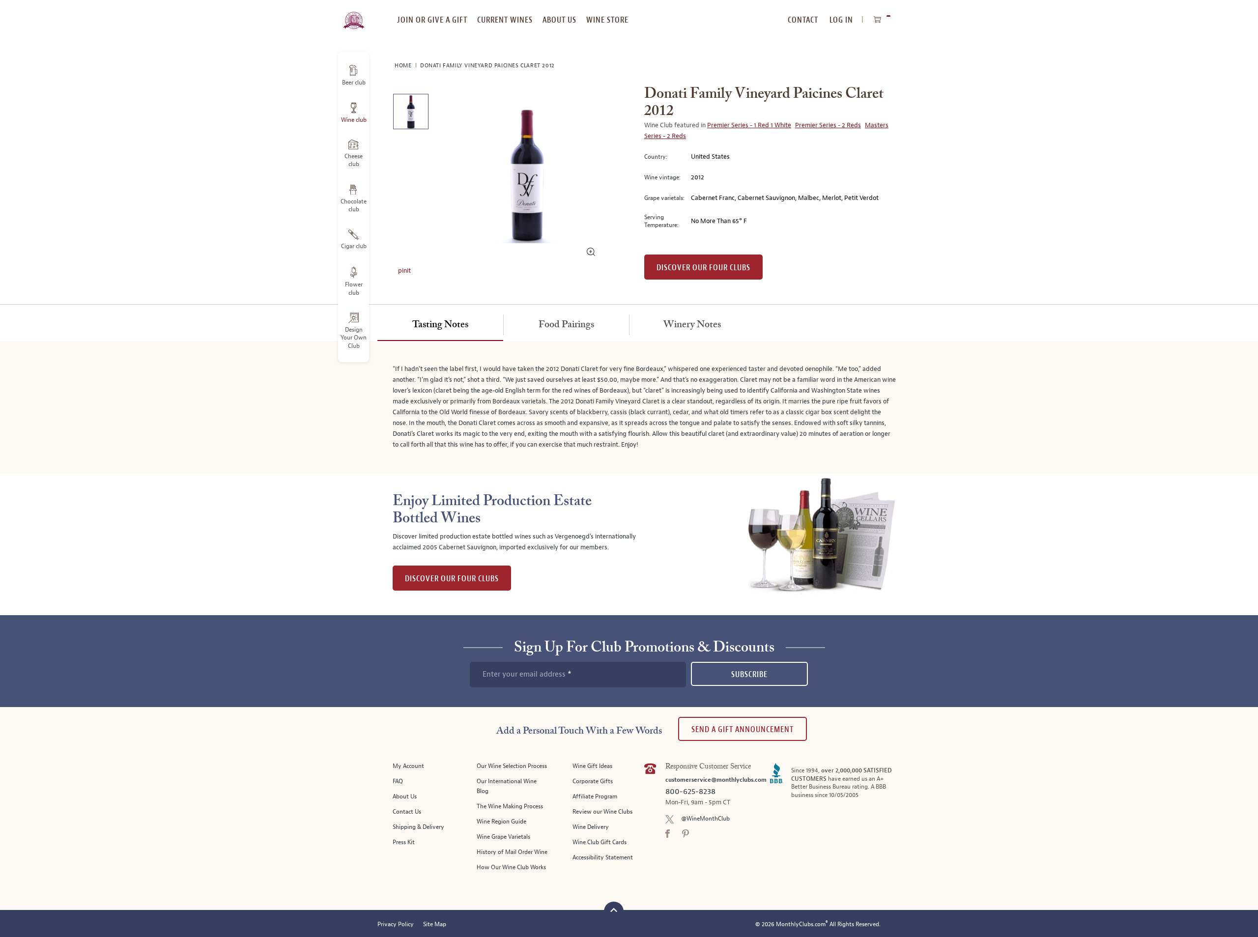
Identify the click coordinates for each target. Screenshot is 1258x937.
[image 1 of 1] (411, 113)
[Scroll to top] (614, 910)
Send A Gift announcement (742, 729)
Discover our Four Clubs (703, 267)
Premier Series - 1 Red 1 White (749, 125)
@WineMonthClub (705, 819)
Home (404, 65)
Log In (841, 20)
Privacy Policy (395, 924)
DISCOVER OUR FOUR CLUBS (452, 578)
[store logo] (353, 14)
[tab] (440, 325)
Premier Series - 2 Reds (828, 125)
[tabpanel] (629, 407)
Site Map (434, 924)
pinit (404, 271)
